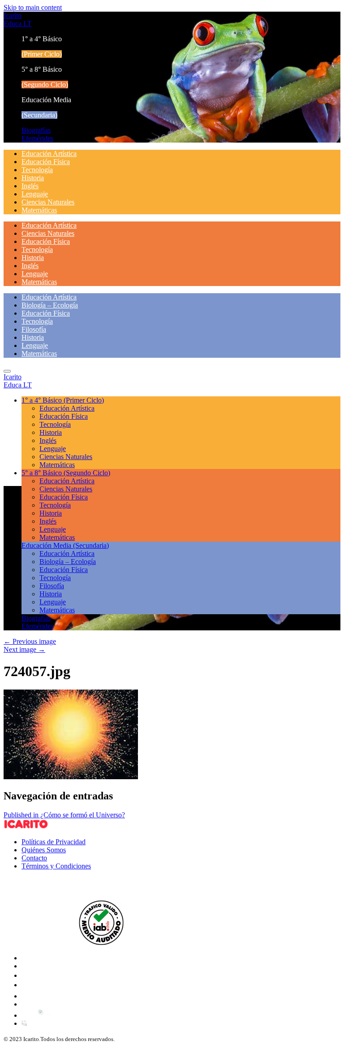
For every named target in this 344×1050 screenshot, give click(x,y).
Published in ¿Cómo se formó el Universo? (64, 815)
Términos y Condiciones (56, 866)
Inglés (30, 186)
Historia (33, 178)
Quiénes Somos (44, 850)
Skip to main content (33, 7)
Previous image (30, 641)
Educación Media (65, 545)
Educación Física (46, 161)
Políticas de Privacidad (54, 842)
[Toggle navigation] (7, 371)
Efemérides (37, 138)
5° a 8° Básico (66, 473)
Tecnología (37, 170)
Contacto (34, 858)
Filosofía (34, 329)
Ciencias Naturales (48, 202)
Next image (24, 649)
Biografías (36, 130)
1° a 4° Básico (63, 400)
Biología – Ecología (50, 305)
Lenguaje (35, 194)
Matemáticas (39, 210)
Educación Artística (49, 153)
